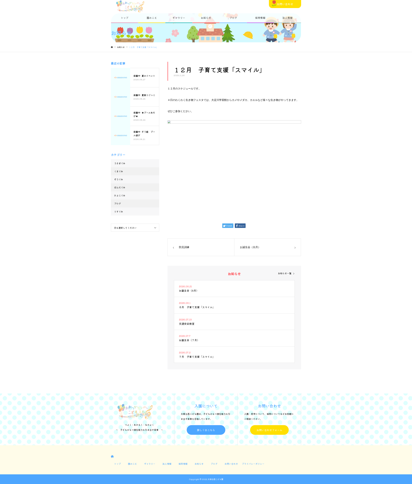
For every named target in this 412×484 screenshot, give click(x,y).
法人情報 (287, 18)
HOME (112, 456)
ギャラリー (178, 18)
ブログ (233, 18)
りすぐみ (118, 211)
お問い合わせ (285, 4)
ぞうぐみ (118, 179)
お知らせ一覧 (284, 273)
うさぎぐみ (119, 163)
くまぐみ (118, 171)
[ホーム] (112, 47)
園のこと (152, 18)
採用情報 (260, 18)
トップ (124, 18)
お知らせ (206, 18)
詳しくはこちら (206, 430)
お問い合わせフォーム (269, 430)
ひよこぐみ (119, 195)
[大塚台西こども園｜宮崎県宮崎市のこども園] (130, 6)
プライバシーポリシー (253, 463)
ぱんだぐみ (119, 187)
